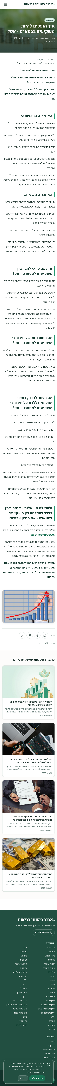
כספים (24, 984)
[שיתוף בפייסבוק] (37, 635)
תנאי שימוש (50, 1053)
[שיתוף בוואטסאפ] (45, 635)
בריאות (24, 955)
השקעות (49, 20)
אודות (52, 1041)
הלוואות (51, 959)
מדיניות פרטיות (48, 1049)
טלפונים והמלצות (20, 972)
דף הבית (51, 59)
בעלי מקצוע (50, 955)
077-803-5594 (42, 932)
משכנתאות (50, 996)
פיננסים (51, 1025)
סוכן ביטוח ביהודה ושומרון (16, 1004)
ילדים (52, 980)
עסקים (52, 1021)
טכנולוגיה (23, 968)
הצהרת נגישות (49, 1057)
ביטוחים (24, 951)
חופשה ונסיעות (21, 964)
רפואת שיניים (21, 1025)
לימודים (51, 988)
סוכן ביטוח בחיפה (47, 1004)
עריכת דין (23, 1021)
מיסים (52, 992)
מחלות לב (23, 988)
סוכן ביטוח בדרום (20, 1000)
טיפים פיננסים (49, 968)
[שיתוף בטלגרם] (29, 635)
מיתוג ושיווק (22, 992)
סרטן (53, 1016)
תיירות (52, 1029)
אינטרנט (51, 951)
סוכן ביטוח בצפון (48, 1012)
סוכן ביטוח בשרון (20, 1012)
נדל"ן (25, 996)
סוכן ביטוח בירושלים (46, 1008)
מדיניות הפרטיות (37, 1072)
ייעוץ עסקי (23, 976)
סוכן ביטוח (50, 1000)
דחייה (23, 1078)
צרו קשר (51, 1045)
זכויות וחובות (49, 964)
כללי (25, 980)
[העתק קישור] (22, 635)
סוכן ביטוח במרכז (20, 1008)
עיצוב (25, 1016)
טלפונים (51, 972)
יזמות (52, 976)
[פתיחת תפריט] (5, 4)
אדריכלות (51, 947)
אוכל (25, 947)
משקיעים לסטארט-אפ (42, 535)
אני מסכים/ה (37, 1078)
